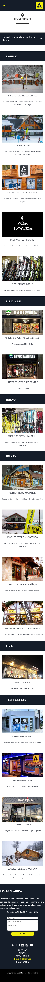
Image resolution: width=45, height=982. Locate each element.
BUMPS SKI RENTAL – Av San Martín (22, 628)
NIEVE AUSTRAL (22, 145)
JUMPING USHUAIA (22, 824)
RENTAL (22, 953)
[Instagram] (22, 945)
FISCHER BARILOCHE (22, 284)
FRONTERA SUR (22, 682)
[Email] (18, 945)
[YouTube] (31, 945)
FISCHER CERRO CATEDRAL (22, 96)
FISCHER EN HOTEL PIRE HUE (22, 193)
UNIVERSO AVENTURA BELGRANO (22, 338)
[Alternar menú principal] (4, 5)
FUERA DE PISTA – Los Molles (22, 436)
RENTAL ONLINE (22, 956)
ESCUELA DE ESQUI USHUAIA (22, 869)
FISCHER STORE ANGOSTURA (22, 537)
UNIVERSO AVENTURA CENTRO (22, 382)
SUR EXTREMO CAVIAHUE (22, 493)
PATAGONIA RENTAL (22, 736)
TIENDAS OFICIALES (22, 959)
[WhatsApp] (13, 945)
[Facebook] (26, 945)
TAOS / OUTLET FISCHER (22, 240)
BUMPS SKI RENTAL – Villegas (22, 584)
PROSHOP (22, 950)
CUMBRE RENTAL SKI (22, 780)
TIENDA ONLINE (22, 962)
